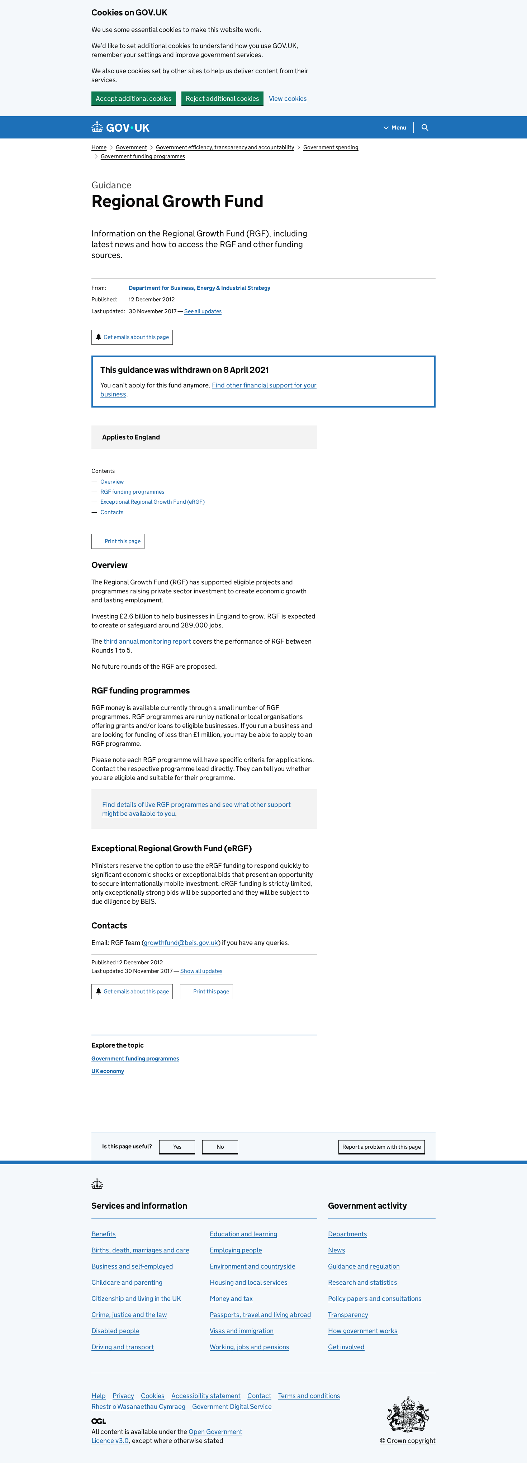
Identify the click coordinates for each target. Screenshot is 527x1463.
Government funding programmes (143, 156)
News (336, 1250)
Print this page (123, 541)
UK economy (107, 1071)
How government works (363, 1331)
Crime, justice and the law (129, 1315)
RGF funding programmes (132, 491)
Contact (259, 1396)
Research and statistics (362, 1282)
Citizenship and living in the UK (136, 1298)
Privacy (123, 1396)
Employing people (236, 1250)
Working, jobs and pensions (249, 1347)
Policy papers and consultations (375, 1298)
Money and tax (231, 1298)
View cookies (288, 98)
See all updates (203, 311)
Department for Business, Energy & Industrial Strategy (199, 287)
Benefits (103, 1234)
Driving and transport (122, 1347)
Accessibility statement (206, 1396)
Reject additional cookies (222, 98)
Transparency (348, 1315)
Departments (347, 1234)
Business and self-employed (132, 1266)
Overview (112, 481)
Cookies (153, 1396)
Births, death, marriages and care (140, 1250)
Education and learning (243, 1234)
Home (98, 147)
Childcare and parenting (126, 1282)
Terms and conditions (309, 1396)
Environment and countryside (252, 1266)
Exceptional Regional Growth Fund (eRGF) (152, 501)
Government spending (331, 147)
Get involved (346, 1347)
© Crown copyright (408, 1440)
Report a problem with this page (381, 1146)
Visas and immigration (242, 1331)
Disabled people (115, 1331)
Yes (184, 1146)
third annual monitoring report (147, 641)
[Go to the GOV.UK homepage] (120, 127)
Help (98, 1396)
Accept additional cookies (134, 98)
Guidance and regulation (364, 1266)
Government (131, 147)
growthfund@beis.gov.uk (181, 943)
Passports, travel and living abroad (260, 1315)
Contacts (111, 512)
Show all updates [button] (201, 971)
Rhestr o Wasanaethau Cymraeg (138, 1406)
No (227, 1146)
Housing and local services (249, 1282)
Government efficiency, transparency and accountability (225, 147)
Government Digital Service (232, 1406)
